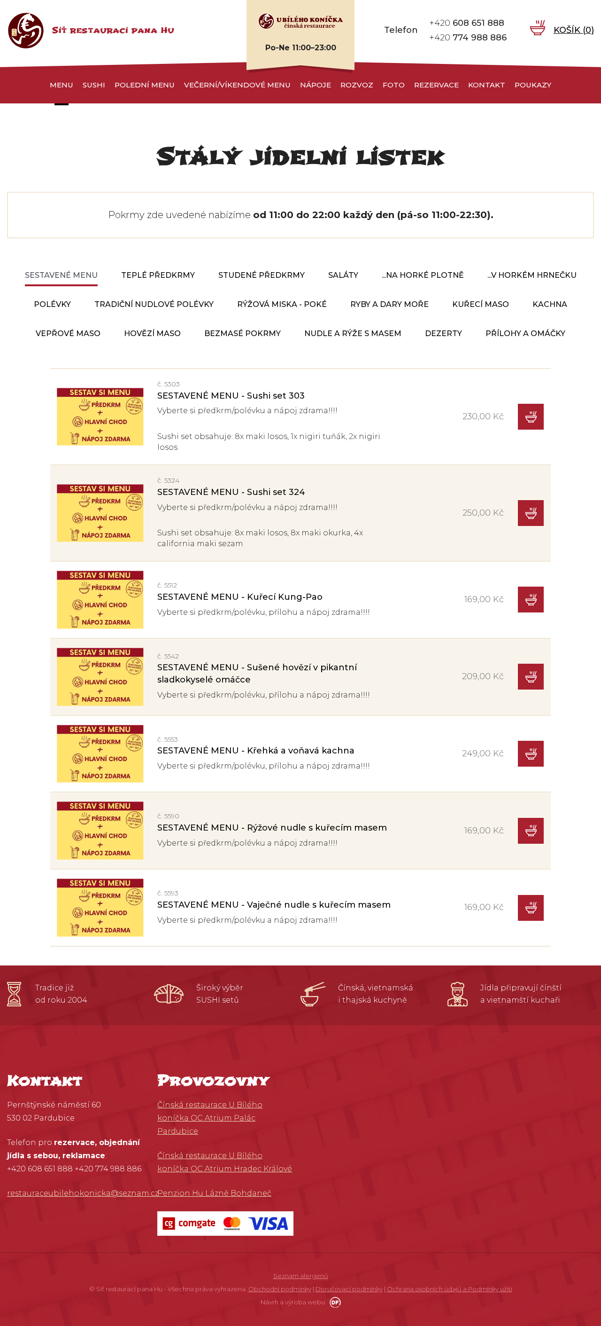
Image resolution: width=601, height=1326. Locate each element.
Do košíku (531, 417)
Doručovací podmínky (349, 1289)
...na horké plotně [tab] (423, 275)
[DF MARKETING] (333, 1302)
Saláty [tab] (343, 275)
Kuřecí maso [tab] (480, 304)
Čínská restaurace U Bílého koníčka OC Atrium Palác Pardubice (209, 1118)
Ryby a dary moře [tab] (389, 304)
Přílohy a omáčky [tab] (525, 333)
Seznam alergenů (300, 1275)
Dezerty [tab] (443, 333)
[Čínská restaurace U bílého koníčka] (300, 20)
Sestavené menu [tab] (61, 275)
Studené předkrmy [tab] (261, 275)
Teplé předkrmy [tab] (158, 275)
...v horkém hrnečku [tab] (532, 275)
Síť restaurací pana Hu (113, 30)
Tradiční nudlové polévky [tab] (154, 304)
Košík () (574, 30)
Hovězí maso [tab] (152, 333)
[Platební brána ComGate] (225, 1222)
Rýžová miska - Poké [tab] (282, 304)
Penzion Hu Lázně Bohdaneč (214, 1193)
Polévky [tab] (52, 304)
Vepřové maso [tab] (68, 333)
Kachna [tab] (549, 304)
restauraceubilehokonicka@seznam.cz (83, 1193)
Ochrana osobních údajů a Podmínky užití (449, 1289)
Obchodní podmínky (279, 1289)
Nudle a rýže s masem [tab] (352, 333)
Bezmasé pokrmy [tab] (242, 333)
